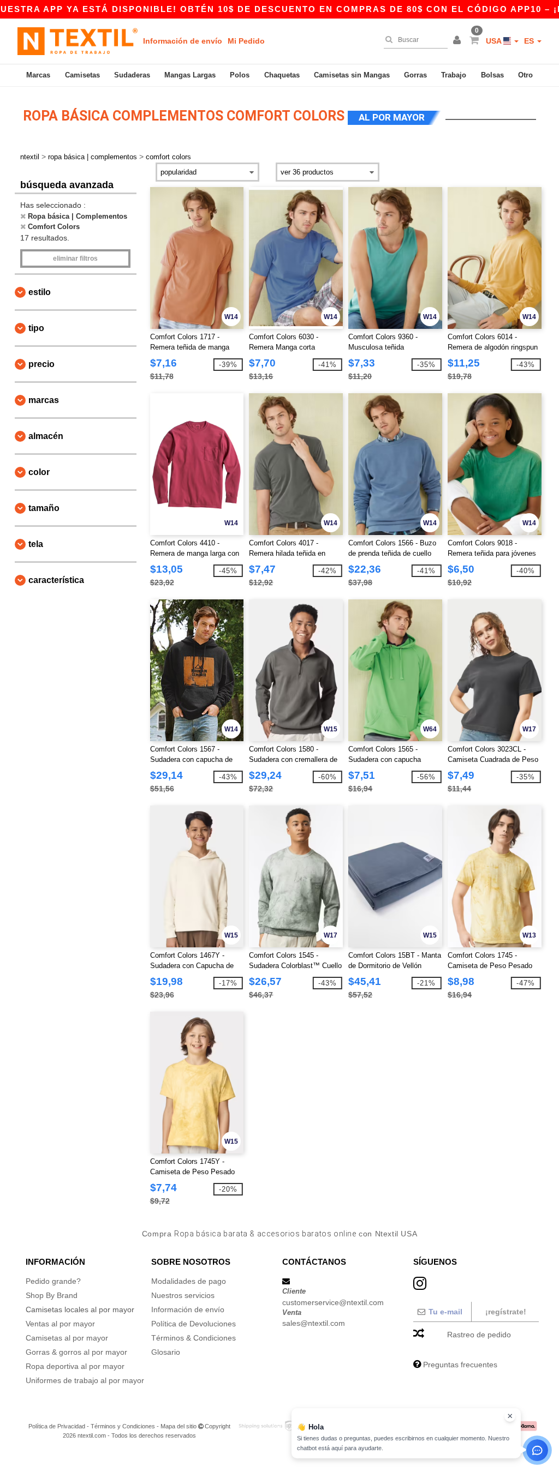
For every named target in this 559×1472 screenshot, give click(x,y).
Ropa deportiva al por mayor (75, 1366)
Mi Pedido (246, 41)
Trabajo (453, 75)
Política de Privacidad (56, 1426)
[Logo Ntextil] (77, 41)
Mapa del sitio (178, 1426)
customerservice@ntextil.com (333, 1302)
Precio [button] (41, 364)
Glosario (165, 1352)
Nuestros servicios (183, 1295)
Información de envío (182, 41)
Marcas (38, 75)
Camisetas (82, 75)
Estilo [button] (39, 292)
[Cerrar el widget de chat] (509, 1416)
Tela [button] (35, 544)
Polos (239, 75)
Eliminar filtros (75, 258)
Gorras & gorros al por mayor (76, 1352)
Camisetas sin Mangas (352, 75)
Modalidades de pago (188, 1281)
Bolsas (492, 75)
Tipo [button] (36, 328)
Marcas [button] (43, 400)
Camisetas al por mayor (67, 1337)
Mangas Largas (190, 75)
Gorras (415, 75)
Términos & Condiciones (193, 1337)
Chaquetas (282, 75)
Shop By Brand (52, 1295)
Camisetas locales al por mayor (80, 1309)
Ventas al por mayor (60, 1323)
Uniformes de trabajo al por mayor (85, 1380)
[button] (458, 41)
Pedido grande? (53, 1281)
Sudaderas (132, 75)
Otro (525, 75)
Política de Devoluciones (193, 1323)
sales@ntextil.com (313, 1323)
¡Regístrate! (505, 1311)
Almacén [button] (45, 436)
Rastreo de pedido (479, 1334)
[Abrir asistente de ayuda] (537, 1450)
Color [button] (39, 472)
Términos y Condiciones (123, 1426)
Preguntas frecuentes (460, 1364)
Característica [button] (56, 580)
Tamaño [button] (44, 508)
